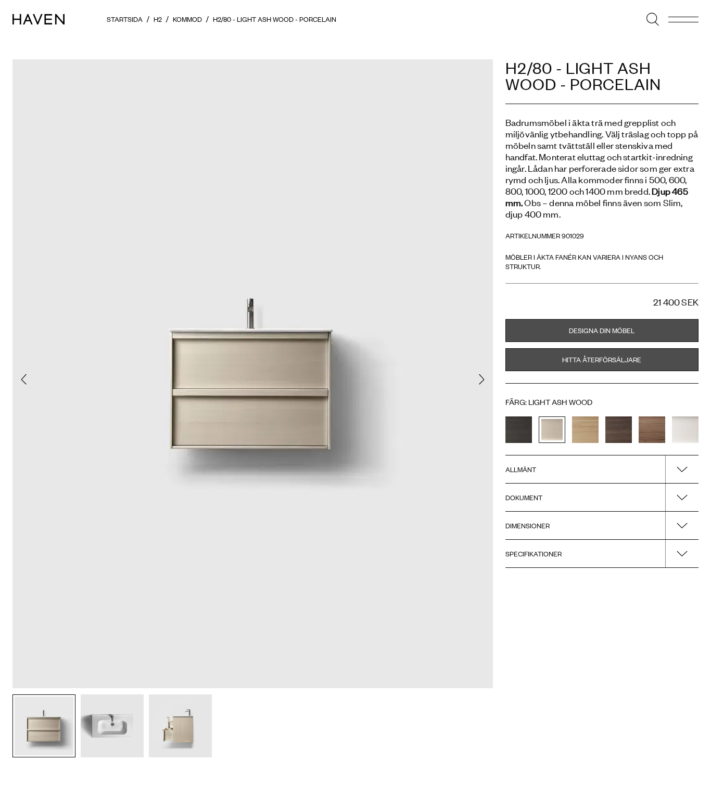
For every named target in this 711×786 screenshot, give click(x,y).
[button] (24, 379)
